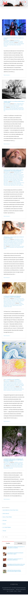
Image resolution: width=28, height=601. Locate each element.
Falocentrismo (11, 247)
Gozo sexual (17, 247)
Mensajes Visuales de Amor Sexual (13, 245)
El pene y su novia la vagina (17, 241)
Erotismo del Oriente (19, 178)
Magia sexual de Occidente (8, 106)
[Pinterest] (14, 584)
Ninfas (10, 109)
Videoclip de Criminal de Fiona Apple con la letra (14, 38)
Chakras (20, 303)
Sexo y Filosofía (15, 385)
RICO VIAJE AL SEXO (10, 300)
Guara (4, 523)
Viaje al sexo (6, 181)
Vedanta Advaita (15, 305)
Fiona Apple (18, 43)
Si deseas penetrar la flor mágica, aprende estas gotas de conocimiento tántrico (14, 170)
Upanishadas (8, 390)
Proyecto (19, 591)
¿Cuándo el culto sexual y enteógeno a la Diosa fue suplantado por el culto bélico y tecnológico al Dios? (14, 460)
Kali (21, 43)
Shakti (15, 44)
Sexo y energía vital (17, 300)
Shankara (8, 305)
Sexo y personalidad (19, 180)
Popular (8, 543)
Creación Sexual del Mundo (15, 387)
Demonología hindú (15, 304)
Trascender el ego (7, 185)
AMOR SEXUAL (16, 40)
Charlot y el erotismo (19, 107)
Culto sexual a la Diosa (12, 43)
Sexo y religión (21, 385)
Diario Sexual (6, 513)
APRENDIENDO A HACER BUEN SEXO (10, 41)
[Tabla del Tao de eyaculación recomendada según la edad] (4, 570)
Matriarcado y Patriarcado (8, 468)
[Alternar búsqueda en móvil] (22, 2)
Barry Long (5, 43)
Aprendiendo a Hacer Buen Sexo (10, 510)
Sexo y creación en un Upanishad (11, 379)
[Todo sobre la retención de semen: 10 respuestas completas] (4, 547)
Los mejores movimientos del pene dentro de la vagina (15, 553)
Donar (15, 591)
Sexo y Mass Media (10, 44)
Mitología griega (14, 108)
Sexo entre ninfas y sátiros (16, 109)
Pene (20, 247)
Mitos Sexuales (6, 109)
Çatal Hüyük (12, 465)
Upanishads (13, 390)
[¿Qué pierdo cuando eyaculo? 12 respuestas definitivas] (4, 559)
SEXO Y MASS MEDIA (10, 42)
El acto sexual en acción (18, 240)
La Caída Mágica (7, 527)
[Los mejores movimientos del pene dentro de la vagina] (4, 553)
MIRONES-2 (16, 462)
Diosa (20, 304)
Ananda (13, 181)
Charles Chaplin (12, 107)
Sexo (4, 246)
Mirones (5, 520)
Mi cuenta (11, 591)
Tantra (11, 305)
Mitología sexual (20, 108)
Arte (18, 41)
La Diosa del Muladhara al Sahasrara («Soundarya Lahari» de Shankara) (12, 296)
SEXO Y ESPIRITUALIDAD (10, 180)
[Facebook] (11, 584)
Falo (8, 247)
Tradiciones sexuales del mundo (9, 303)
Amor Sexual (20, 42)
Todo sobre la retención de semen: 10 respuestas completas (15, 547)
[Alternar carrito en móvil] (20, 2)
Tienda (4, 530)
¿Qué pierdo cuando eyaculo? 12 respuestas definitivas (15, 559)
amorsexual (7, 40)
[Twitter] (16, 584)
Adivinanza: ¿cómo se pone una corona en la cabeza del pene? (14, 237)
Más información (7, 75)
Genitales (5, 245)
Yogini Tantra (21, 185)
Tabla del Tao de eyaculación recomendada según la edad (14, 571)
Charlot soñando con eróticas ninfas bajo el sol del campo (14, 102)
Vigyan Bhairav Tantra (14, 185)
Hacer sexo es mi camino (8, 179)
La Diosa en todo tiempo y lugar (16, 299)
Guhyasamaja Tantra (20, 182)
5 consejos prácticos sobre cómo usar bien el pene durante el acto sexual (16, 565)
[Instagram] (13, 584)
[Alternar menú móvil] (25, 2)
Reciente (20, 543)
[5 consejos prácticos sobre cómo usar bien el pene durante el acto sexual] (4, 564)
